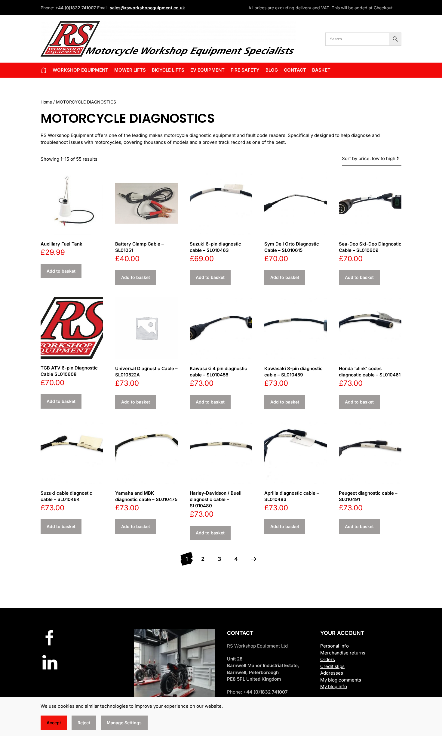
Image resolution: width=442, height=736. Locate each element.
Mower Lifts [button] (130, 70)
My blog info (333, 686)
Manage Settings (124, 722)
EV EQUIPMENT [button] (207, 70)
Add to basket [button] (61, 271)
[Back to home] (168, 39)
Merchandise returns (342, 653)
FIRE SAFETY (245, 70)
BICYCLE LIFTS (168, 70)
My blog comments (340, 680)
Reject (84, 722)
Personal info (334, 646)
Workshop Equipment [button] (80, 70)
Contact (295, 70)
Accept (54, 722)
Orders (327, 659)
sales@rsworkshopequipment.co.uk (147, 7)
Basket (321, 70)
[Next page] (254, 559)
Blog (272, 70)
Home (46, 101)
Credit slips (332, 666)
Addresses (331, 673)
